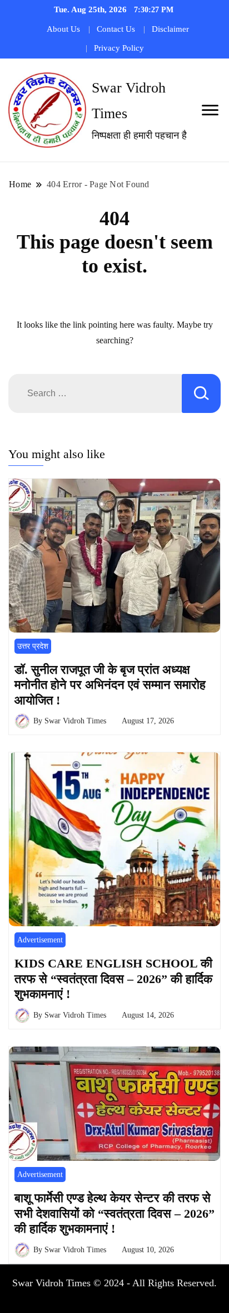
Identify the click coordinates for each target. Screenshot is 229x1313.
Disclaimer (170, 29)
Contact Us (116, 29)
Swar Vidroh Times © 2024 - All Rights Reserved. (114, 1282)
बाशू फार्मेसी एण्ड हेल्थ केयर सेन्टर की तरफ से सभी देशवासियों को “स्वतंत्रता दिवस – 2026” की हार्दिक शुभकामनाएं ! (114, 1213)
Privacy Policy (119, 47)
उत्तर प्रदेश (32, 646)
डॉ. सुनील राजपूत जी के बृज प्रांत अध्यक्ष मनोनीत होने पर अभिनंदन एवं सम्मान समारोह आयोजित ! (110, 685)
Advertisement (40, 940)
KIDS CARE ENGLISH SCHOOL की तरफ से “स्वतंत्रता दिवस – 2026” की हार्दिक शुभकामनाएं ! (113, 978)
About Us (63, 29)
